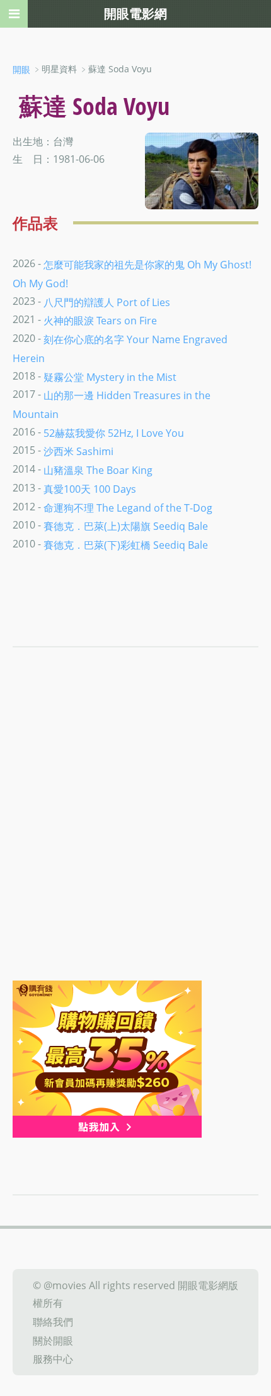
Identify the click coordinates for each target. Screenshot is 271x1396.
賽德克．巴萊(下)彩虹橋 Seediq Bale (125, 545)
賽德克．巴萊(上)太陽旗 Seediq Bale (125, 526)
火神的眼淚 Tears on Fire (100, 320)
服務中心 (53, 1359)
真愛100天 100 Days (89, 489)
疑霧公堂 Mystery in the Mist (109, 376)
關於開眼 (53, 1340)
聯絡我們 (53, 1322)
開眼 (21, 69)
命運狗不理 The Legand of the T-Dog (127, 507)
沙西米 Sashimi (78, 451)
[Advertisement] (135, 839)
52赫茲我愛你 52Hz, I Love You (113, 432)
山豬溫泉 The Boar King (98, 470)
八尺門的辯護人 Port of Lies (106, 302)
